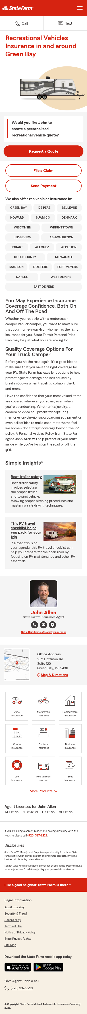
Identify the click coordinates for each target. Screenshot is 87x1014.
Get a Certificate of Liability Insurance (43, 632)
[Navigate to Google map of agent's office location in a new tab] (52, 624)
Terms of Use (13, 926)
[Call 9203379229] (34, 624)
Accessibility (12, 920)
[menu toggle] (80, 8)
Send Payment (43, 186)
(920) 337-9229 (37, 835)
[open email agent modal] (43, 625)
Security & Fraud (15, 913)
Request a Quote (43, 151)
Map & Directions (54, 675)
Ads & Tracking (14, 907)
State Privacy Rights (17, 938)
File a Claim (43, 171)
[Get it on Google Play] (48, 967)
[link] (22, 8)
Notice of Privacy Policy (19, 932)
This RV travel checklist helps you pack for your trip (26, 530)
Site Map (10, 945)
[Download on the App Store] (17, 967)
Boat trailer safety (26, 477)
